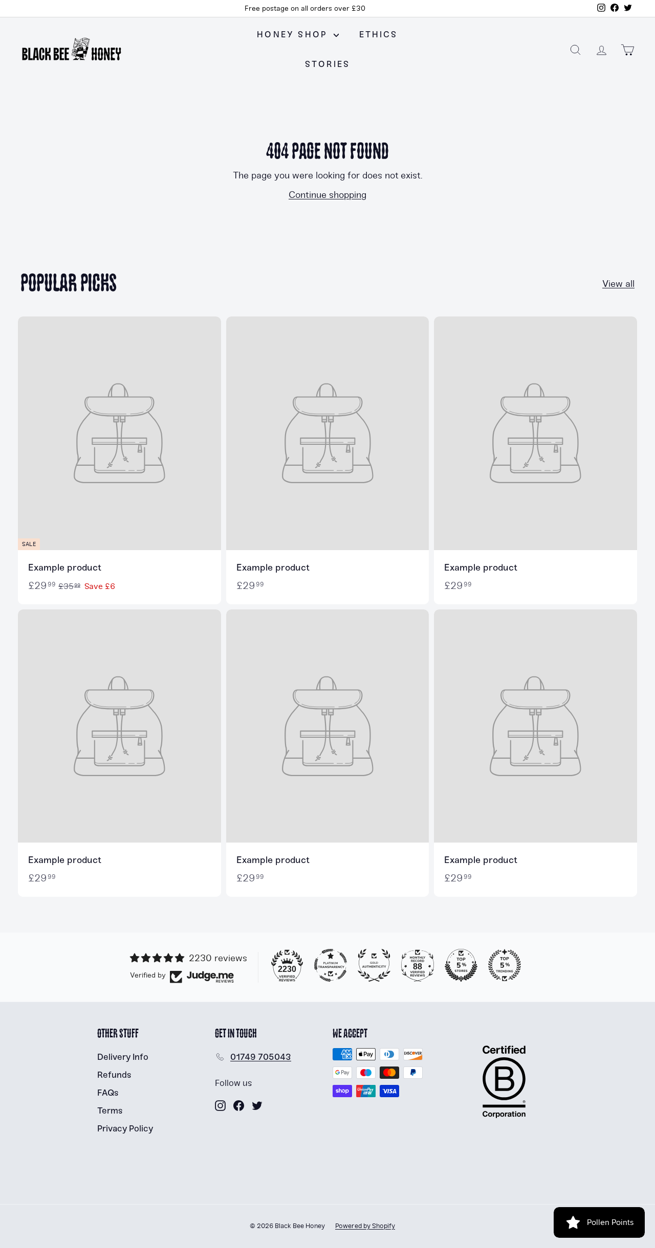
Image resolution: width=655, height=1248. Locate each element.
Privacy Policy (125, 1128)
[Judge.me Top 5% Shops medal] (461, 965)
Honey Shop (294, 34)
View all (618, 283)
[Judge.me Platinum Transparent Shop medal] (330, 965)
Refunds (114, 1075)
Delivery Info (122, 1057)
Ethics (378, 34)
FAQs (108, 1092)
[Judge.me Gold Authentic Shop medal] (374, 965)
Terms (110, 1110)
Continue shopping (327, 194)
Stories (327, 64)
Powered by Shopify (365, 1226)
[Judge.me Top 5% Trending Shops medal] (504, 965)
